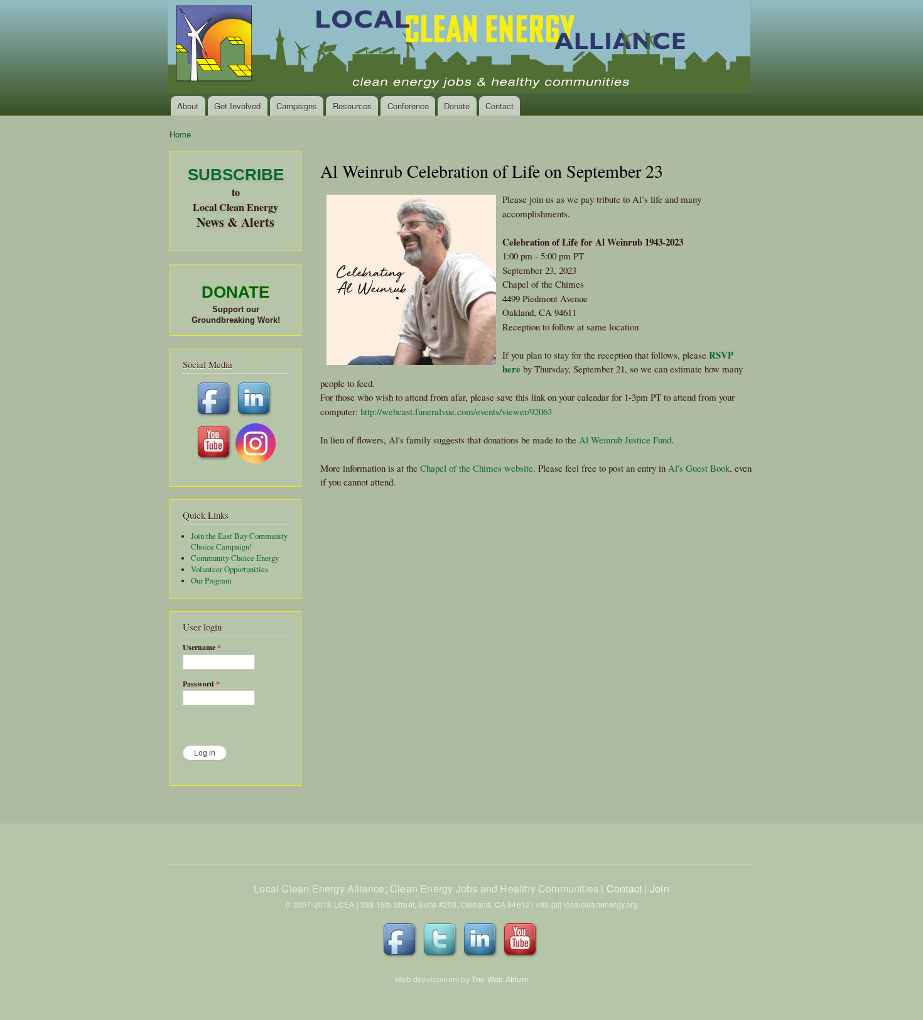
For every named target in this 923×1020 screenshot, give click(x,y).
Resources (352, 106)
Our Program (211, 580)
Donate (457, 106)
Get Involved (237, 106)
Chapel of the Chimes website (476, 468)
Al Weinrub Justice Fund (625, 439)
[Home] (460, 48)
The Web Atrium (500, 979)
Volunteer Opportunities (229, 569)
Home (180, 134)
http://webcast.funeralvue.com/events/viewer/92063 (456, 411)
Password (201, 684)
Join (659, 888)
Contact (499, 106)
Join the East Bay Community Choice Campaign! (239, 542)
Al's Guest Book (699, 468)
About (187, 106)
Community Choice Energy (235, 558)
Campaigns (296, 106)
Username (202, 648)
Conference (408, 106)
